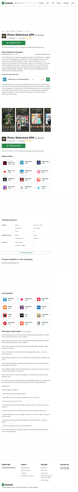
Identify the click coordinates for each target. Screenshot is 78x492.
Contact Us (24, 473)
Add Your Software (25, 470)
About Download (25, 468)
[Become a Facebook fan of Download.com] (61, 468)
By (11, 38)
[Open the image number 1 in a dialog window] (22, 120)
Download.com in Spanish (27, 475)
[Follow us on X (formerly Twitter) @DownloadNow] (64, 468)
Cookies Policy (44, 473)
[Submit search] (16, 3)
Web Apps (66, 3)
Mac (48, 3)
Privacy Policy (44, 468)
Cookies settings (45, 480)
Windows (41, 3)
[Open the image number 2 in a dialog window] (36, 120)
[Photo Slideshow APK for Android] (4, 36)
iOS (53, 3)
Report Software (27, 252)
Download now (15, 43)
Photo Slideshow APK (25, 35)
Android (58, 3)
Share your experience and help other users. (32, 47)
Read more (48, 54)
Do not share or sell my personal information (46, 476)
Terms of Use (44, 470)
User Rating (22, 38)
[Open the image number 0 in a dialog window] (8, 120)
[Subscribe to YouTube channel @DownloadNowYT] (67, 468)
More (73, 3)
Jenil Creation (27, 331)
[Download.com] (7, 3)
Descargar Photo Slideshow (9, 263)
